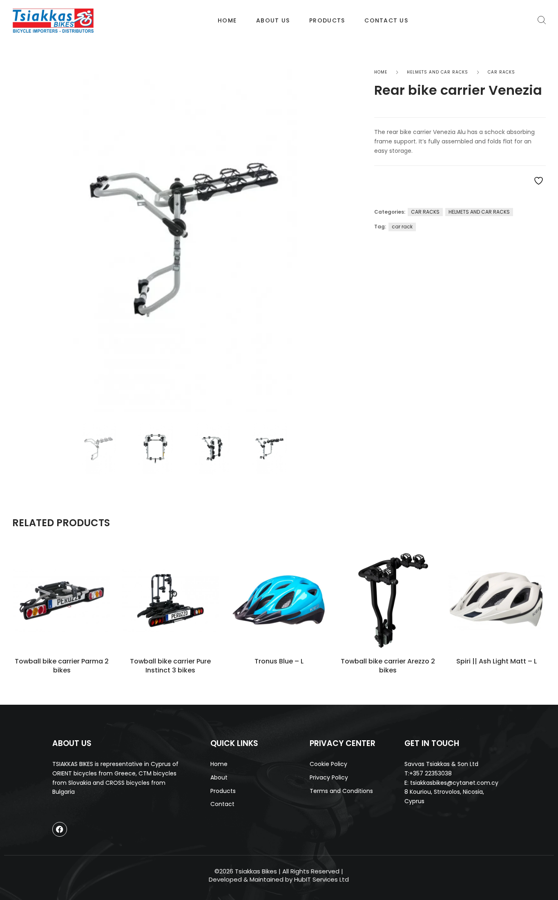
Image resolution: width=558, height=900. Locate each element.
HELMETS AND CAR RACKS (437, 72)
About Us (273, 20)
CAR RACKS (501, 72)
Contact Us (386, 20)
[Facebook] (59, 829)
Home (227, 20)
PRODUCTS (327, 20)
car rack (402, 226)
